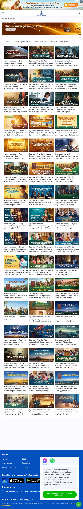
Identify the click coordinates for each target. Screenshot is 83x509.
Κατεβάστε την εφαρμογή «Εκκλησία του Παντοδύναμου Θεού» (33, 475)
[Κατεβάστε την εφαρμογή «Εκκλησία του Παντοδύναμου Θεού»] (4, 480)
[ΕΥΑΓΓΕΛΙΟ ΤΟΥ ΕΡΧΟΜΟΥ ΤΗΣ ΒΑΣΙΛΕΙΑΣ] (41, 13)
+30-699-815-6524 (14, 491)
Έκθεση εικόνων (9, 467)
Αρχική (4, 18)
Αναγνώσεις (7, 463)
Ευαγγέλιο (26, 463)
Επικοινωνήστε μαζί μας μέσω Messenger (59, 494)
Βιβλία (24, 459)
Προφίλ (25, 467)
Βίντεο (12, 18)
